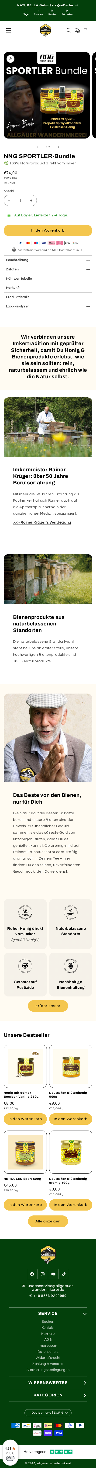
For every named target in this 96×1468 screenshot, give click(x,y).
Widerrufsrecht (48, 1358)
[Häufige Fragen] (77, 30)
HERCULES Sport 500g (22, 1178)
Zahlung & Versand (48, 1364)
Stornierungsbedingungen (48, 1370)
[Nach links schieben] (37, 147)
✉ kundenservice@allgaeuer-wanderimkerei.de (48, 1287)
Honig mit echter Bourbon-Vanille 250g (21, 1094)
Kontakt (48, 1327)
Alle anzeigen (48, 1221)
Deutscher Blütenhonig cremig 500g (68, 1180)
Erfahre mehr (48, 1006)
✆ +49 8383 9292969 (47, 1296)
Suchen (48, 1321)
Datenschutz (48, 1351)
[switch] (10, 1458)
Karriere (48, 1334)
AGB (48, 1339)
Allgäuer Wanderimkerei (54, 1463)
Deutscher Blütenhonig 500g (68, 1094)
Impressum (48, 1345)
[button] (8, 30)
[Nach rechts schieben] (58, 147)
